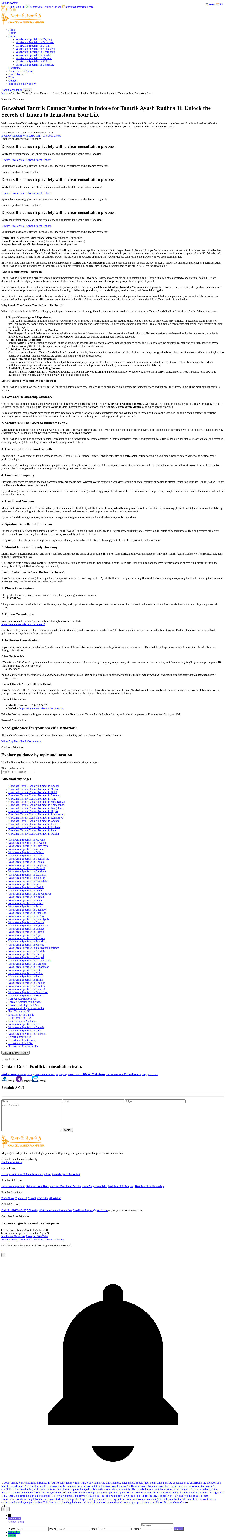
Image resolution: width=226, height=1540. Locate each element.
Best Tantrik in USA (19, 1017)
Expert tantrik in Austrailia (23, 1046)
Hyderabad (21, 1198)
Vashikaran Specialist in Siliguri (26, 915)
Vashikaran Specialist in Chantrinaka (28, 858)
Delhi (4, 1198)
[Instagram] (7, 10)
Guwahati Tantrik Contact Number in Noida (33, 789)
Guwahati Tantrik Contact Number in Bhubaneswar (37, 814)
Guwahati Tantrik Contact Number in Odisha (33, 833)
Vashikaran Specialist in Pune (24, 884)
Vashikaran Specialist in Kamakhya (35, 48)
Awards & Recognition (38, 1174)
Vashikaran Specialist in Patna (25, 900)
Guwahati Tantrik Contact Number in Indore (33, 824)
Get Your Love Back (37, 1186)
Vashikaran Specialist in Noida (25, 973)
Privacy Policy (9, 1239)
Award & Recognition (20, 70)
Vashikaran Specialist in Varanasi (26, 849)
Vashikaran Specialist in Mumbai (34, 58)
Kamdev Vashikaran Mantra (65, 1186)
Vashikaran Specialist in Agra (24, 935)
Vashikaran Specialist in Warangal (27, 874)
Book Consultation (11, 89)
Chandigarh (34, 1198)
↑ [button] (2, 1251)
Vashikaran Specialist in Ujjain (33, 45)
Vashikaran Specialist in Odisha (33, 55)
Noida (44, 1198)
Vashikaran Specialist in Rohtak (26, 931)
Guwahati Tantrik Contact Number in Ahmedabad (36, 804)
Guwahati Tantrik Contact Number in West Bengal (36, 801)
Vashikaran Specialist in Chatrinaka (35, 51)
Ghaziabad (55, 1198)
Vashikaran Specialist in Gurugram (27, 963)
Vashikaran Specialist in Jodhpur (26, 877)
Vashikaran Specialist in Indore (25, 903)
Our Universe (16, 74)
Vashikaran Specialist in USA (24, 1030)
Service (12, 35)
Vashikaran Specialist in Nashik (26, 887)
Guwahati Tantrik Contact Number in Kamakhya (35, 817)
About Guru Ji (17, 1174)
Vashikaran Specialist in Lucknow (27, 909)
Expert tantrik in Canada (22, 1040)
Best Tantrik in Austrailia (22, 1020)
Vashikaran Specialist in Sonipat (26, 995)
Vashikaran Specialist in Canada (26, 1027)
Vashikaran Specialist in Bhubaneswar (29, 893)
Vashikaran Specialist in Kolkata (34, 61)
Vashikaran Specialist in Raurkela (27, 871)
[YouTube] (14, 10)
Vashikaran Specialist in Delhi (25, 890)
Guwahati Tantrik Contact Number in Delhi (32, 792)
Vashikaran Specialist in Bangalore (35, 64)
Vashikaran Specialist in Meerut (26, 944)
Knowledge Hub (61, 1174)
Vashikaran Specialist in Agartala (26, 950)
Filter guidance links (12, 768)
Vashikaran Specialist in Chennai (26, 989)
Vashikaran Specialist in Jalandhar (27, 941)
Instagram (31, 1236)
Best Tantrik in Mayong (121, 1186)
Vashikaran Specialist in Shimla (25, 979)
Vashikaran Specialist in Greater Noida (30, 960)
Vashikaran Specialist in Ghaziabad (28, 992)
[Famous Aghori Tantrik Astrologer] (23, 23)
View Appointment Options (36, 159)
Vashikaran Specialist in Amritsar (26, 985)
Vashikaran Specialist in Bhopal (26, 957)
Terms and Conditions (30, 1239)
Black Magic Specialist (94, 1186)
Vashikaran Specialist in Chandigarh (28, 919)
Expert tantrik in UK (19, 1036)
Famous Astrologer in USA (23, 1005)
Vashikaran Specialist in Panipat (26, 928)
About (12, 32)
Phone (12, 1535)
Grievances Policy (54, 1239)
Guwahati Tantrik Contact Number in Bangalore (35, 808)
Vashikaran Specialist (13, 1186)
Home (11, 29)
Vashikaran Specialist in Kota (24, 970)
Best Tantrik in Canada (21, 1014)
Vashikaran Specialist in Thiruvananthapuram (33, 947)
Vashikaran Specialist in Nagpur (26, 896)
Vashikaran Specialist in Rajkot (25, 976)
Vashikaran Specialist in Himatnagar (28, 966)
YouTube (42, 1236)
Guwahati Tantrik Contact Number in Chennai (34, 820)
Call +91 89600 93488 (48, 135)
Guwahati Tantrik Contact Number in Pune (32, 830)
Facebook (19, 1236)
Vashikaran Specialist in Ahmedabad (28, 880)
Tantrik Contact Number (22, 83)
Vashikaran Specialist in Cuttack (26, 922)
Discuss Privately (11, 159)
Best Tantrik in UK (19, 1011)
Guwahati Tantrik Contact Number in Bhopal (33, 785)
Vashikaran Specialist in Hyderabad (28, 925)
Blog (11, 77)
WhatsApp (29, 135)
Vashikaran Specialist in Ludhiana (27, 912)
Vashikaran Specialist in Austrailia (27, 1033)
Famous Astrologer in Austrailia (26, 1008)
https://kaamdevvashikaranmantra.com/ (23, 624)
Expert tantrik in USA (20, 1043)
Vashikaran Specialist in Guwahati (35, 42)
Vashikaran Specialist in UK (24, 1024)
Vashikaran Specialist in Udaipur (26, 982)
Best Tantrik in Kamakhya (149, 1186)
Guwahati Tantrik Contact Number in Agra (32, 798)
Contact (12, 80)
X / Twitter (7, 1236)
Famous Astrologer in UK (22, 998)
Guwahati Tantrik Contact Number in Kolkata (34, 827)
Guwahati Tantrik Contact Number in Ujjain (33, 811)
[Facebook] (3, 10)
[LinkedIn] (11, 10)
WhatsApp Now (10, 741)
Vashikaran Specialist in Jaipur (25, 906)
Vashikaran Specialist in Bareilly (26, 954)
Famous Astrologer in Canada (25, 1001)
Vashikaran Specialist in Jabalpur (26, 938)
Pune (11, 1198)
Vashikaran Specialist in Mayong (34, 39)
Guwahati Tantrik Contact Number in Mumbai (34, 795)
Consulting (14, 67)
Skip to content (9, 2)
